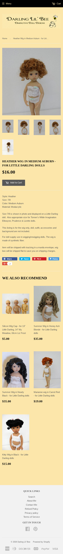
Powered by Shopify (41, 542)
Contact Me (31, 505)
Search (31, 497)
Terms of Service (31, 517)
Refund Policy (31, 509)
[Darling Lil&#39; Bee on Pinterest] (35, 530)
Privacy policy (31, 513)
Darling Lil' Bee (24, 542)
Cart (58, 3)
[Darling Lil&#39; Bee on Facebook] (27, 530)
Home (4, 38)
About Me (31, 500)
